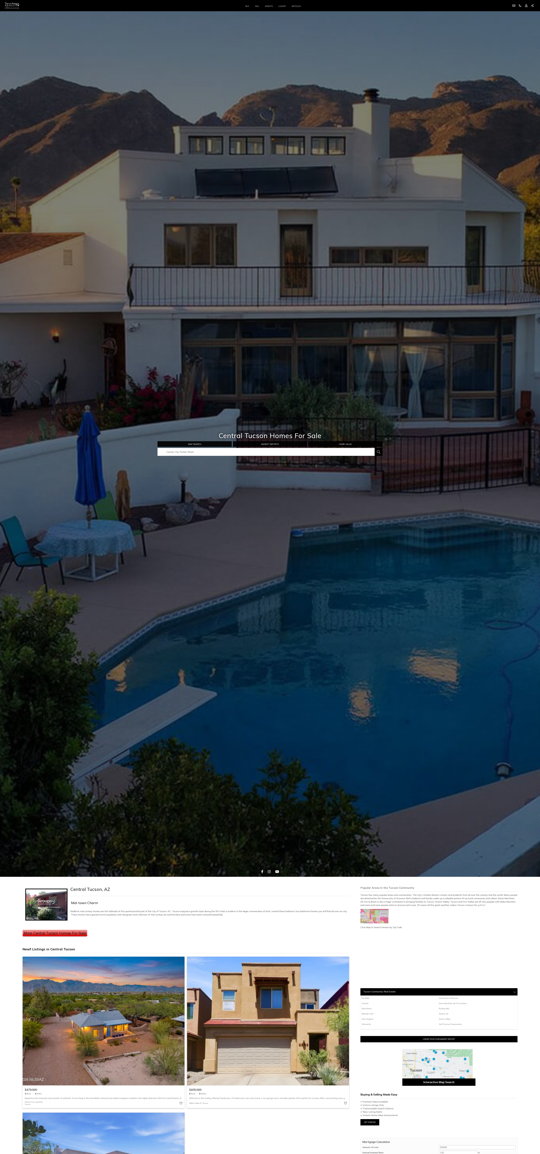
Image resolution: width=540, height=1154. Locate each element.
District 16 (443, 1014)
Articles (296, 6)
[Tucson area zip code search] (439, 916)
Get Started (370, 1122)
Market (270, 444)
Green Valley (444, 1019)
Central (365, 1003)
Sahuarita (366, 1024)
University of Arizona (448, 998)
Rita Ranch (367, 1008)
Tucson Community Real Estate (379, 991)
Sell (257, 6)
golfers (481, 905)
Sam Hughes (367, 1019)
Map (194, 444)
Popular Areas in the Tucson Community (387, 887)
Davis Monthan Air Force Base (453, 1003)
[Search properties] (378, 452)
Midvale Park (368, 1014)
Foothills (365, 998)
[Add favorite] (181, 1103)
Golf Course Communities (450, 1024)
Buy (247, 6)
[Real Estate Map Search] (438, 1067)
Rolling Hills (444, 1008)
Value (345, 444)
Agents (269, 6)
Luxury (282, 6)
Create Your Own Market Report (439, 1039)
